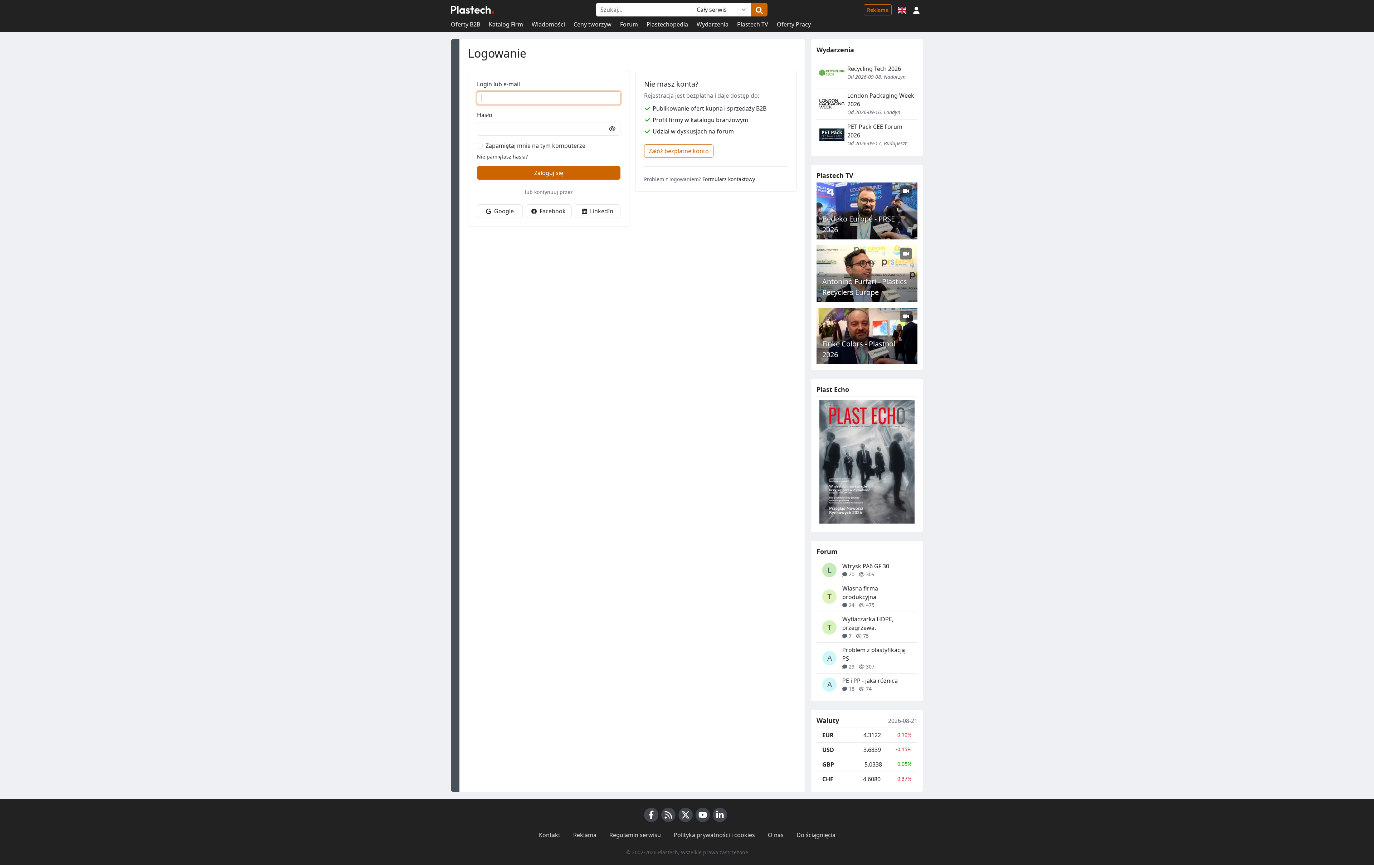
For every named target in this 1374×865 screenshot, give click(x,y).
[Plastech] (472, 10)
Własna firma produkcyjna (860, 592)
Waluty (828, 721)
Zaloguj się (548, 173)
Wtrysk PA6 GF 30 (865, 566)
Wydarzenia (713, 24)
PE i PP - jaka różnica (870, 681)
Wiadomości (548, 24)
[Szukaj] (759, 9)
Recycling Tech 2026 (874, 69)
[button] (916, 9)
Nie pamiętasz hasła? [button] (502, 156)
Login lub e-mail (498, 84)
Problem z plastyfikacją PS (873, 654)
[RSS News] (668, 815)
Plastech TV (752, 24)
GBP (828, 764)
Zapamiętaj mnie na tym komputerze (535, 146)
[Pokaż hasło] (612, 129)
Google (503, 211)
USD (828, 750)
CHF (827, 779)
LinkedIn (601, 211)
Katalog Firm (506, 24)
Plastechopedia (667, 24)
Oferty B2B (465, 24)
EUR (828, 735)
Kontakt (549, 835)
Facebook (552, 211)
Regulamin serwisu (635, 835)
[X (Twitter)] (685, 815)
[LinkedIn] (720, 815)
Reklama (877, 9)
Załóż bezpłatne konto (679, 151)
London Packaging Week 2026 (880, 100)
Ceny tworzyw (593, 24)
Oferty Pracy (794, 24)
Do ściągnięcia (815, 835)
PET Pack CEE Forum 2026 (874, 131)
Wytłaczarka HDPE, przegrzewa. (867, 623)
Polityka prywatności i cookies (714, 835)
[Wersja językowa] (902, 9)
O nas (776, 835)
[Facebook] (651, 815)
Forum (629, 24)
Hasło (484, 115)
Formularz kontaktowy (728, 179)
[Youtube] (703, 815)
